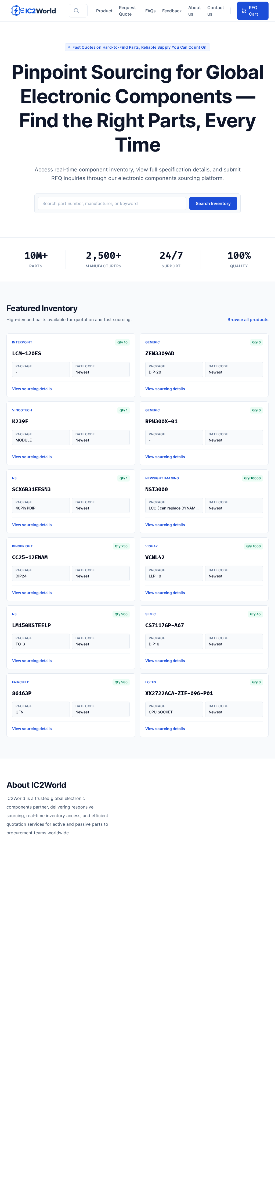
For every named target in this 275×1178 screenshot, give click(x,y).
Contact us (215, 11)
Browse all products (248, 319)
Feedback (172, 10)
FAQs (150, 10)
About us (194, 11)
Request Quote (127, 11)
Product (104, 10)
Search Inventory (213, 203)
